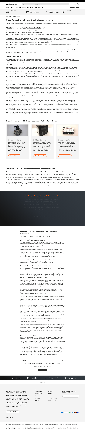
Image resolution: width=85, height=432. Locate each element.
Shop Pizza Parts (42, 370)
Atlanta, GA (35, 428)
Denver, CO (24, 427)
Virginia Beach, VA (52, 428)
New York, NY (24, 425)
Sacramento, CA (24, 428)
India (42, 424)
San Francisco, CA (16, 427)
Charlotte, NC (8, 427)
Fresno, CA (20, 428)
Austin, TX (58, 425)
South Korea (50, 424)
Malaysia (66, 424)
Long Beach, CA (58, 428)
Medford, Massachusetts (17, 16)
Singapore (61, 424)
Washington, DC (44, 427)
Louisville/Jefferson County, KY (61, 427)
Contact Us (50, 391)
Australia (38, 424)
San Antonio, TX (48, 425)
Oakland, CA (64, 428)
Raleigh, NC (48, 428)
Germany (45, 424)
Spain (63, 424)
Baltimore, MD (75, 427)
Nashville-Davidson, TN (35, 427)
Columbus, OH (75, 425)
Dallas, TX (55, 425)
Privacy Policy (37, 395)
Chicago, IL (32, 425)
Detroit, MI (71, 427)
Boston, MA (51, 427)
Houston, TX (35, 425)
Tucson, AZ (16, 428)
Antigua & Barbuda (15, 425)
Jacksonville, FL (62, 425)
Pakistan (53, 424)
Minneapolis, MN (69, 428)
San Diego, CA (52, 425)
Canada (34, 424)
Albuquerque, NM (12, 428)
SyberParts (10, 417)
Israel (18, 425)
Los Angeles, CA (28, 425)
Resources (40, 7)
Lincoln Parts (18, 7)
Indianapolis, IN (12, 427)
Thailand (56, 424)
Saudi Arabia (72, 424)
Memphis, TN (68, 427)
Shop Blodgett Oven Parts (65, 155)
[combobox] (45, 4)
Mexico (41, 424)
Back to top (42, 382)
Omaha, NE (45, 428)
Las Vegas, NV (48, 427)
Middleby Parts (25, 7)
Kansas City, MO (31, 428)
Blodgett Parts (33, 7)
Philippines (68, 424)
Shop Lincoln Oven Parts (15, 155)
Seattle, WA (21, 427)
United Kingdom (30, 424)
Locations (10, 16)
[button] (78, 4)
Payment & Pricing (52, 400)
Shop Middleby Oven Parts (40, 155)
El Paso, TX (39, 427)
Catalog (12, 7)
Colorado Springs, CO (40, 428)
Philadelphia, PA (43, 425)
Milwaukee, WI (8, 428)
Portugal (21, 425)
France (58, 424)
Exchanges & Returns (52, 398)
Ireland (47, 424)
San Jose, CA (66, 425)
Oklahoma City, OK (29, 427)
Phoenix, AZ (39, 425)
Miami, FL (61, 428)
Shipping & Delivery (52, 395)
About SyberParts (38, 391)
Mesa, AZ (28, 428)
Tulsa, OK (72, 428)
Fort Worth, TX (71, 425)
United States (26, 424)
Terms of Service (38, 393)
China (36, 424)
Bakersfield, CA (76, 428)
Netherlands (10, 425)
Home (7, 7)
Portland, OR (55, 427)
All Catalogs (37, 398)
